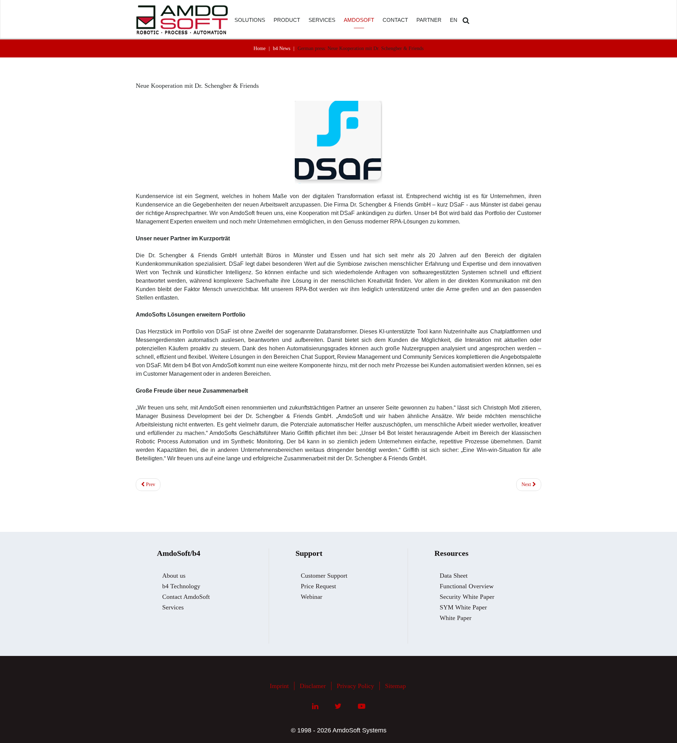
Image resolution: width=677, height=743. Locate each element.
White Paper (455, 617)
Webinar (311, 596)
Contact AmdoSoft (186, 596)
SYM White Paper (463, 607)
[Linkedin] (315, 706)
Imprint (279, 685)
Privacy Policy (355, 685)
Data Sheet (454, 575)
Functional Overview (467, 586)
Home (260, 48)
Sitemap (395, 685)
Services (173, 607)
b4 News (281, 48)
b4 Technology (181, 586)
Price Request (318, 586)
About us (173, 575)
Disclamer (313, 685)
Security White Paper (467, 596)
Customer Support (324, 575)
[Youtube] (361, 706)
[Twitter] (338, 706)
